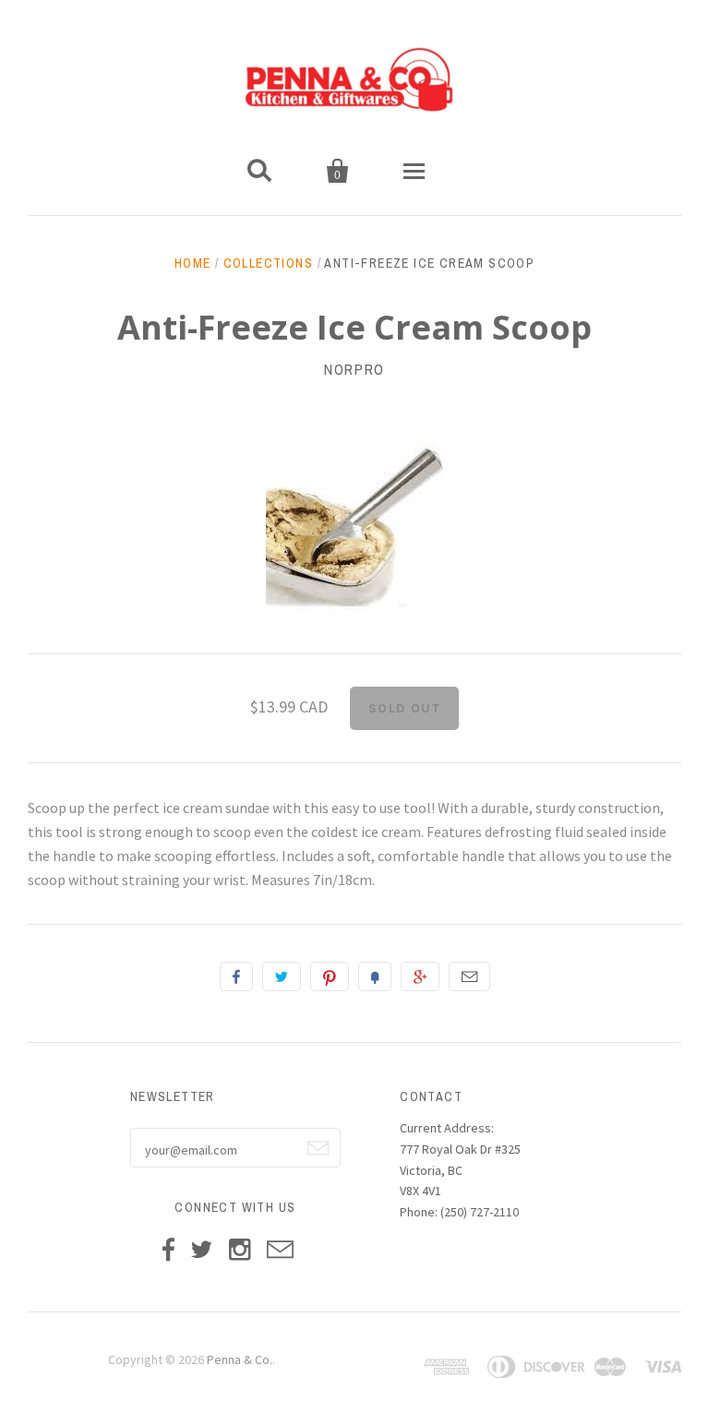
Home (192, 263)
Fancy (374, 976)
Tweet (281, 976)
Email (469, 976)
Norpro (354, 369)
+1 (420, 976)
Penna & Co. (239, 1359)
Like (236, 976)
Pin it (329, 976)
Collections (268, 263)
